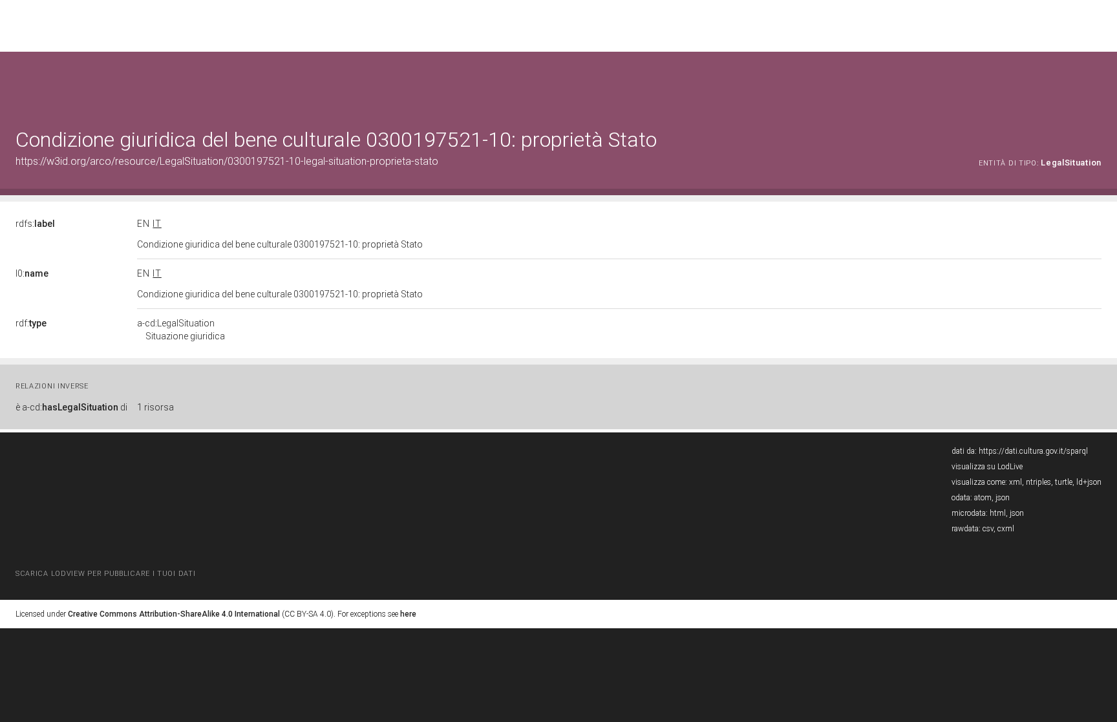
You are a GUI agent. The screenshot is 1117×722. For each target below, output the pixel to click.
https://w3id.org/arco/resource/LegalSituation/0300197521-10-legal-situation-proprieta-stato (227, 161)
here (408, 614)
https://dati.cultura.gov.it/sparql (1033, 451)
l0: (32, 273)
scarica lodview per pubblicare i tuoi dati (105, 573)
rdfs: (35, 223)
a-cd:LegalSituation (181, 329)
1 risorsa (155, 407)
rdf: (31, 323)
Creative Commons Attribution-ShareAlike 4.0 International (174, 614)
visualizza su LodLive (987, 466)
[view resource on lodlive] (1095, 83)
